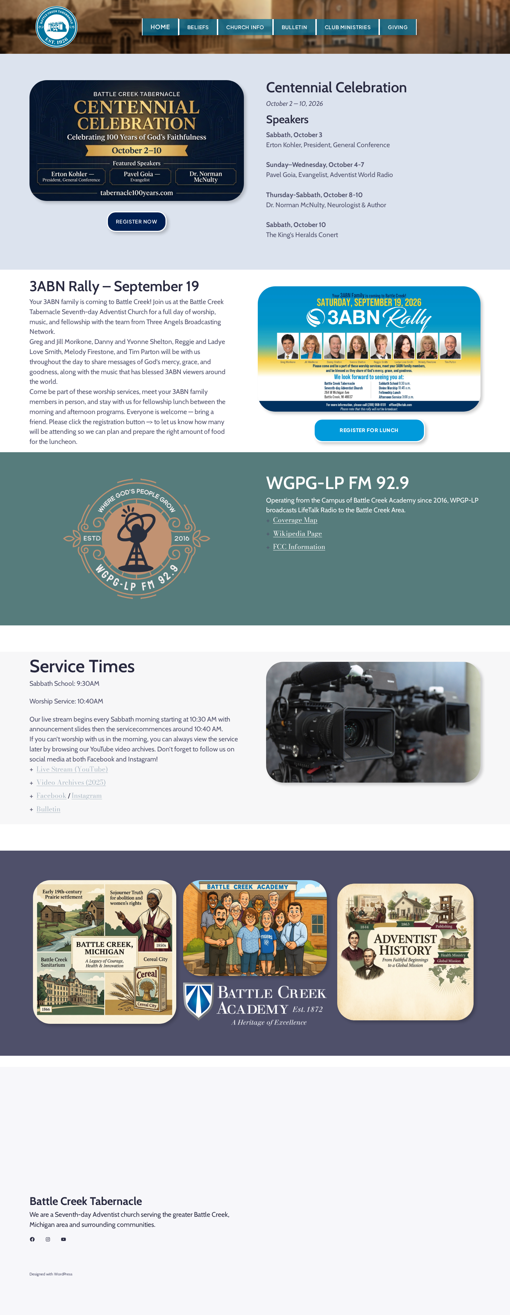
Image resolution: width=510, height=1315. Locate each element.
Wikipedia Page (297, 533)
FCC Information (299, 546)
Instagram (86, 795)
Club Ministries (348, 27)
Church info (245, 27)
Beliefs (198, 27)
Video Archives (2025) (71, 782)
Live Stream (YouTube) (72, 769)
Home (160, 27)
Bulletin (294, 27)
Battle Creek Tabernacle (85, 1201)
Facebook (51, 795)
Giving (398, 27)
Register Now (137, 221)
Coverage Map (295, 520)
